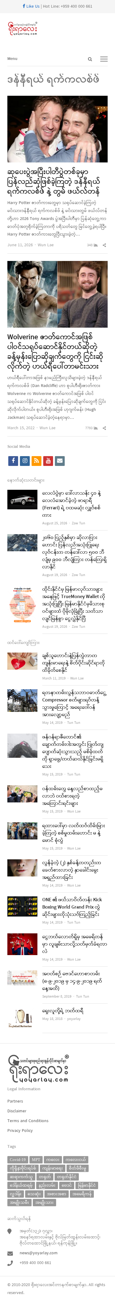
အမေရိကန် (81, 1194)
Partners (15, 1101)
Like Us (32, 6)
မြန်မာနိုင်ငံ (87, 1185)
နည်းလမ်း (47, 1185)
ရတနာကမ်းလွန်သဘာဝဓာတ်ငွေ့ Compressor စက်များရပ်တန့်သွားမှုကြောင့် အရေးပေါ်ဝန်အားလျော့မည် (74, 704)
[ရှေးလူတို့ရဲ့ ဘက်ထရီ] (22, 1011)
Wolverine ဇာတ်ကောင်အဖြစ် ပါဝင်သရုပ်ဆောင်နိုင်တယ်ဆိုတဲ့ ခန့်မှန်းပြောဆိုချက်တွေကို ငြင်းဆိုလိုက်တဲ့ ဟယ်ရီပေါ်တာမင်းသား (55, 352)
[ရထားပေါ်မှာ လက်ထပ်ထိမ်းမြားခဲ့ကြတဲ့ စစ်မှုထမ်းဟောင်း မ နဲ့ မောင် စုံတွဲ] (22, 826)
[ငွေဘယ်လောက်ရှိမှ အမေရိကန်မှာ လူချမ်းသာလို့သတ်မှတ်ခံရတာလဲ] (22, 937)
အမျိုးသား (44, 1202)
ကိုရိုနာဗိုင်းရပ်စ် (23, 1168)
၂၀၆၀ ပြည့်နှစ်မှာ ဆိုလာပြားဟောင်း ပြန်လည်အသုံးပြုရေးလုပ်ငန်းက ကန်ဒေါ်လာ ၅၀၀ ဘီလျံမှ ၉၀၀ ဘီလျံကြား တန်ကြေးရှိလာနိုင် (74, 552)
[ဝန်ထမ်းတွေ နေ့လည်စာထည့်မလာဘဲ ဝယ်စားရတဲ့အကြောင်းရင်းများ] (22, 789)
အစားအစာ (56, 1194)
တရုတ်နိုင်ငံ (66, 1176)
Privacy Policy (20, 1130)
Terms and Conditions (27, 1121)
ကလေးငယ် (76, 1159)
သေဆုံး (34, 1194)
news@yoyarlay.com (39, 1253)
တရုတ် (45, 1176)
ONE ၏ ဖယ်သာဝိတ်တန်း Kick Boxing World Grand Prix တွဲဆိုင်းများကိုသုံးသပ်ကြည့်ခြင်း (72, 907)
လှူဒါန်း (15, 1194)
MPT (36, 1159)
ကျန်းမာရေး (52, 1168)
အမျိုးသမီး (19, 1202)
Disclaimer (16, 1111)
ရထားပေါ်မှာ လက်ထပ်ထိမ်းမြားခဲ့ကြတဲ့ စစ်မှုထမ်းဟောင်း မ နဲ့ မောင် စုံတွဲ (73, 833)
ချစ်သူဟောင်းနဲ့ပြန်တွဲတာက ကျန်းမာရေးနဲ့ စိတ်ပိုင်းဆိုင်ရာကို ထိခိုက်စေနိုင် (73, 663)
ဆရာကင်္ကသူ (21, 1176)
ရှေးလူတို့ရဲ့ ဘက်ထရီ (62, 1011)
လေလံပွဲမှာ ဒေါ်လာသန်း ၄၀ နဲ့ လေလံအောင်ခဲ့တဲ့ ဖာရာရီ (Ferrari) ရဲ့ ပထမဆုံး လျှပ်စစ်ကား (71, 504)
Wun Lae (46, 245)
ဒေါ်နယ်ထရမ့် (21, 1185)
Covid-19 (18, 1159)
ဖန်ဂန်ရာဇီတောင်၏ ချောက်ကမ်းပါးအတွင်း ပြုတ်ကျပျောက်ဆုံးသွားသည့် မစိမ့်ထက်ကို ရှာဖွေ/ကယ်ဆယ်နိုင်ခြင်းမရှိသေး (72, 752)
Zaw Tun (78, 523)
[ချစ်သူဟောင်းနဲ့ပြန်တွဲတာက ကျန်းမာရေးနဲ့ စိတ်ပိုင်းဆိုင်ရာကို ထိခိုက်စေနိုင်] (22, 656)
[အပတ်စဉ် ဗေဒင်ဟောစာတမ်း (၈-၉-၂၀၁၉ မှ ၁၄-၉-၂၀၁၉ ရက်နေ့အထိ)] (22, 974)
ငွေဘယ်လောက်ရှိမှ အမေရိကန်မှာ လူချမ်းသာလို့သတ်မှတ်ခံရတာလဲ (74, 944)
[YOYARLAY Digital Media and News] (57, 28)
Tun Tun (73, 723)
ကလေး (52, 1159)
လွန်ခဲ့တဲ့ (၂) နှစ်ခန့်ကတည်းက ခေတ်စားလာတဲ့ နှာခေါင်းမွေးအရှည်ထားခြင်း (71, 870)
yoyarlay (74, 1019)
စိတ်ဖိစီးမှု (77, 1168)
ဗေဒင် (67, 1185)
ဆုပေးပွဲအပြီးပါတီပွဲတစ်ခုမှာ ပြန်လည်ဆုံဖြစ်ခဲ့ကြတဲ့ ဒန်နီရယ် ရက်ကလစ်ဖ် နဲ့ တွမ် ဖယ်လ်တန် (53, 182)
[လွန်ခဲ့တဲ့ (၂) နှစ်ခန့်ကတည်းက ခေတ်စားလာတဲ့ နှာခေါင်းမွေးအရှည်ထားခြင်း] (22, 863)
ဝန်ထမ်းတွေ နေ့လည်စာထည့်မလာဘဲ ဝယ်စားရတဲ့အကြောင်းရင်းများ (72, 796)
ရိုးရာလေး (39, 1285)
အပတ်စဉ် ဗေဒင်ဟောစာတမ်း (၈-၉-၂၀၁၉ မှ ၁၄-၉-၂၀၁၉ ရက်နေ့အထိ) (72, 981)
